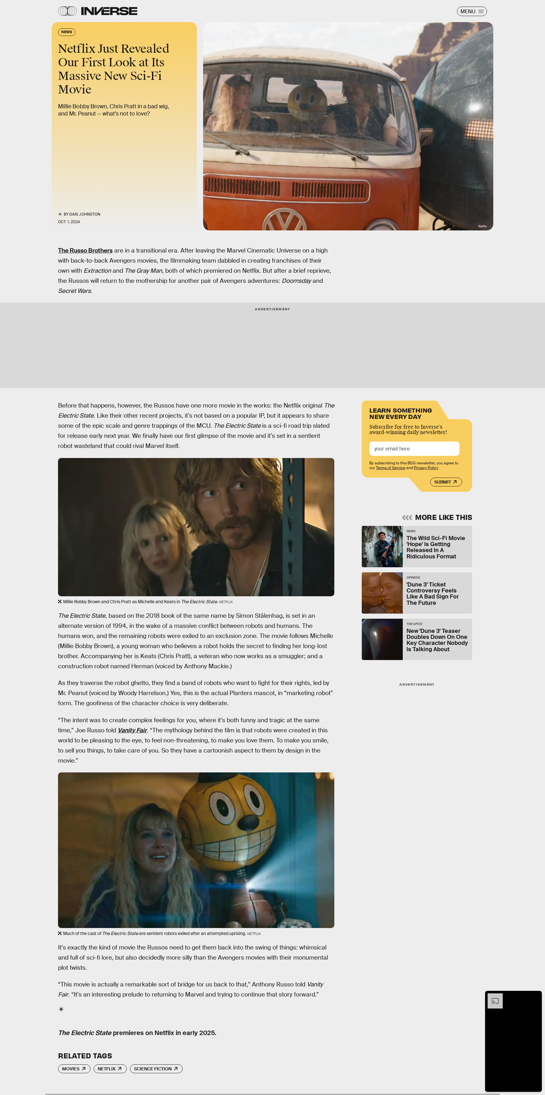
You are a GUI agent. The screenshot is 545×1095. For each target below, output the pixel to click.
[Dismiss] (535, 996)
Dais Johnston (84, 214)
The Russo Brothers (85, 250)
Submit (442, 482)
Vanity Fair (132, 730)
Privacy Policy (426, 467)
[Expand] (492, 996)
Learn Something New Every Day (400, 413)
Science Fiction (153, 1069)
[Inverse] (109, 11)
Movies (70, 1069)
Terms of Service (390, 467)
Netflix (106, 1069)
